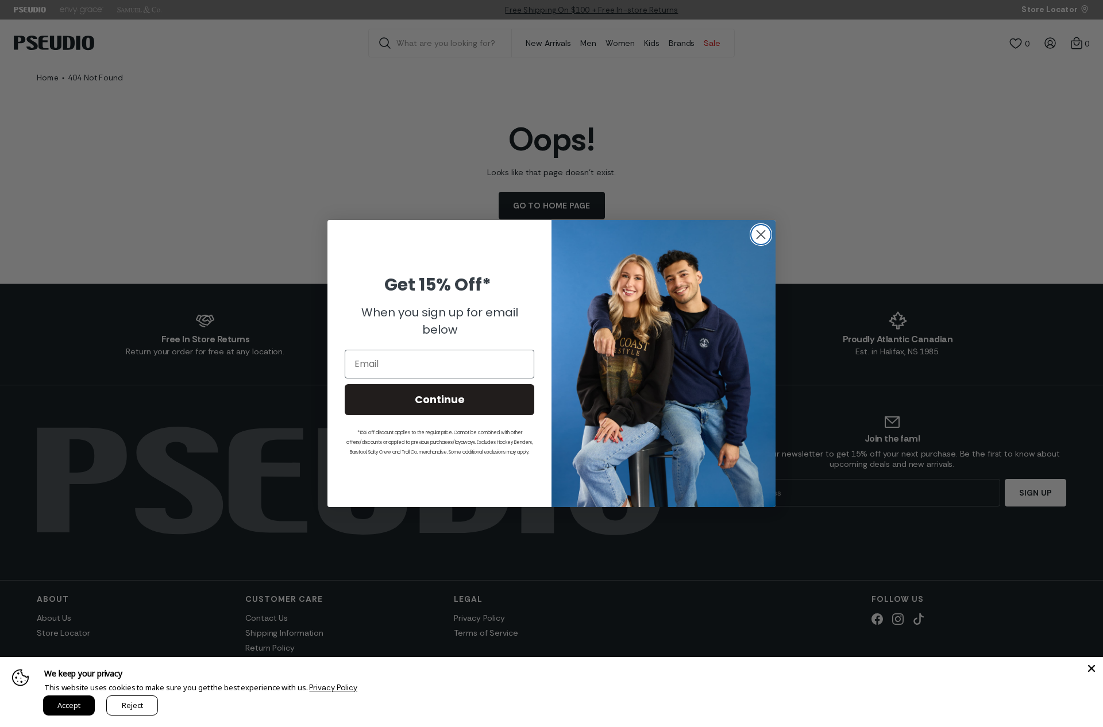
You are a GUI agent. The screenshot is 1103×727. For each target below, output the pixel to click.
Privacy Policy (333, 688)
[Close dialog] (761, 235)
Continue (440, 399)
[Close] (1091, 668)
